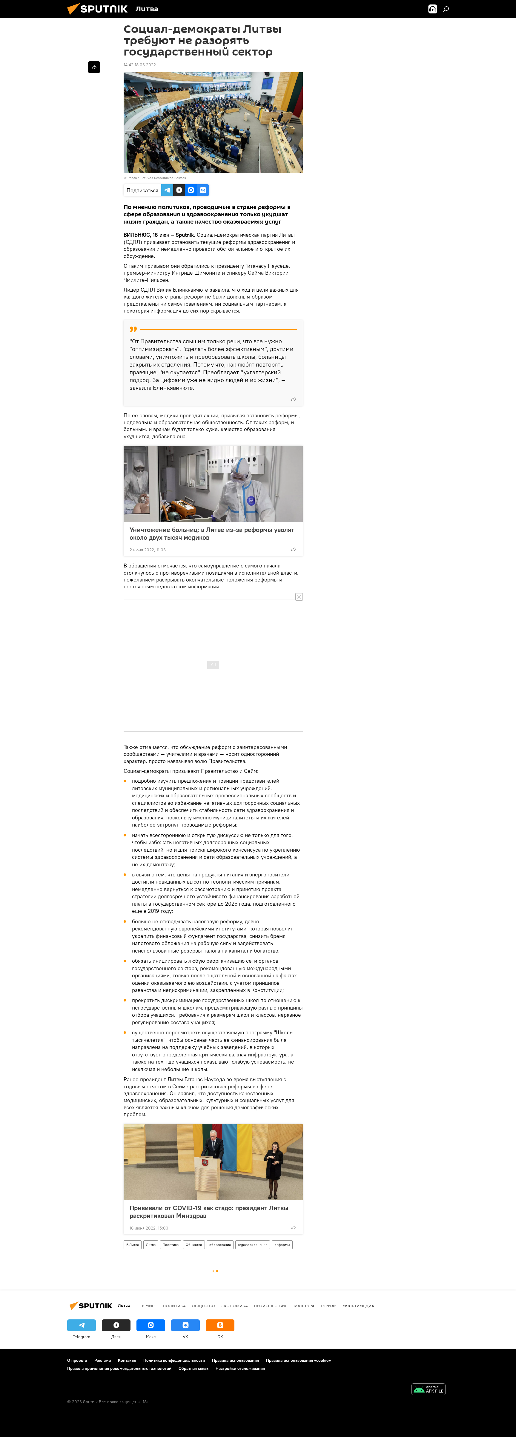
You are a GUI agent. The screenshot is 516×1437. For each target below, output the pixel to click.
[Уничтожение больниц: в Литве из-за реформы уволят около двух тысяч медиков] (213, 484)
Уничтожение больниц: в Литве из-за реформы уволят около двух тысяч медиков (212, 533)
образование (220, 1244)
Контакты (127, 1360)
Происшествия (271, 1305)
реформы (282, 1244)
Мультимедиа (358, 1305)
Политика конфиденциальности (174, 1360)
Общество (194, 1244)
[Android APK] (428, 1390)
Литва (151, 1244)
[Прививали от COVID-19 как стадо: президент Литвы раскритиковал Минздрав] (213, 1162)
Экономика (234, 1305)
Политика (171, 1244)
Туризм (328, 1305)
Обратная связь (193, 1368)
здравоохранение (252, 1244)
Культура (304, 1305)
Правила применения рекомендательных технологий (119, 1368)
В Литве (132, 1244)
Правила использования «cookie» (298, 1360)
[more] (294, 399)
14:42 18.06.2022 (140, 64)
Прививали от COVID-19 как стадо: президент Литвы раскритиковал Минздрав (209, 1211)
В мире (149, 1305)
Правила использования (235, 1360)
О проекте (77, 1360)
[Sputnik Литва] (100, 16)
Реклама (102, 1360)
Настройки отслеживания (240, 1368)
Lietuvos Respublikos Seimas (163, 178)
